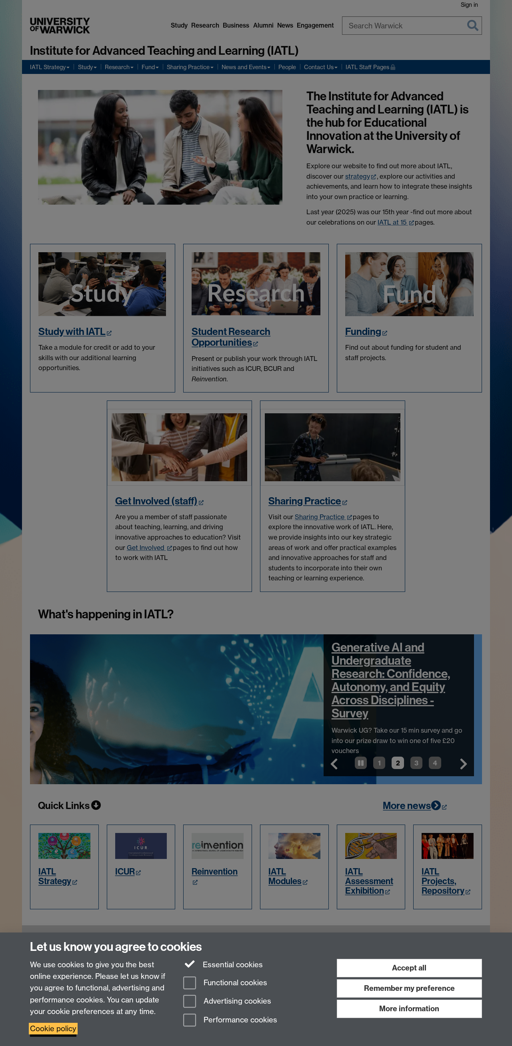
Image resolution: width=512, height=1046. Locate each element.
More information (409, 1008)
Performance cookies (239, 1020)
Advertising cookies (236, 1001)
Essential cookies (232, 964)
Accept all (409, 967)
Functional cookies (234, 982)
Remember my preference (409, 988)
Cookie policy (53, 1028)
